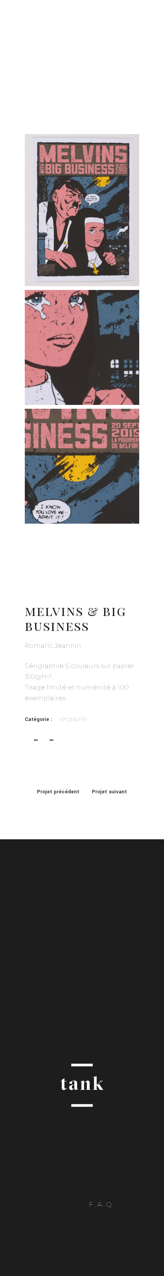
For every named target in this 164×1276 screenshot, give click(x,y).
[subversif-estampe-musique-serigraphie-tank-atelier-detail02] (82, 466)
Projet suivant (109, 791)
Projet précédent (58, 791)
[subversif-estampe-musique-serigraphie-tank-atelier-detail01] (82, 347)
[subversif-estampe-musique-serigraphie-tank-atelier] (82, 210)
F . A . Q (100, 1204)
